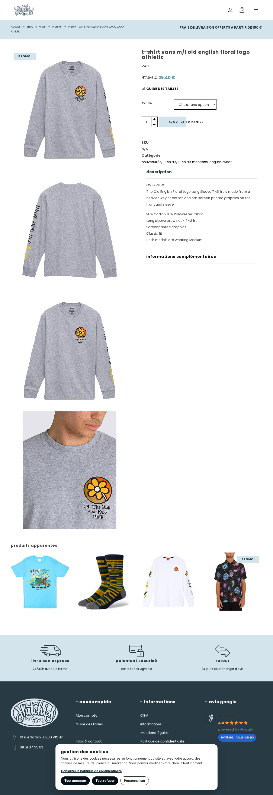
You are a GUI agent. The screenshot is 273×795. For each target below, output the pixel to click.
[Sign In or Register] (230, 10)
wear (227, 161)
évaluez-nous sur (235, 737)
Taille (147, 103)
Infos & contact (89, 741)
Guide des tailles (162, 88)
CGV (144, 715)
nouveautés (151, 161)
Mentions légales (154, 732)
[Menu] (255, 10)
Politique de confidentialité (162, 741)
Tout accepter (75, 781)
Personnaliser (134, 781)
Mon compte (86, 715)
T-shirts (169, 161)
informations (151, 724)
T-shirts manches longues (200, 161)
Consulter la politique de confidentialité (91, 771)
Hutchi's (226, 716)
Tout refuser (105, 781)
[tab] (201, 172)
